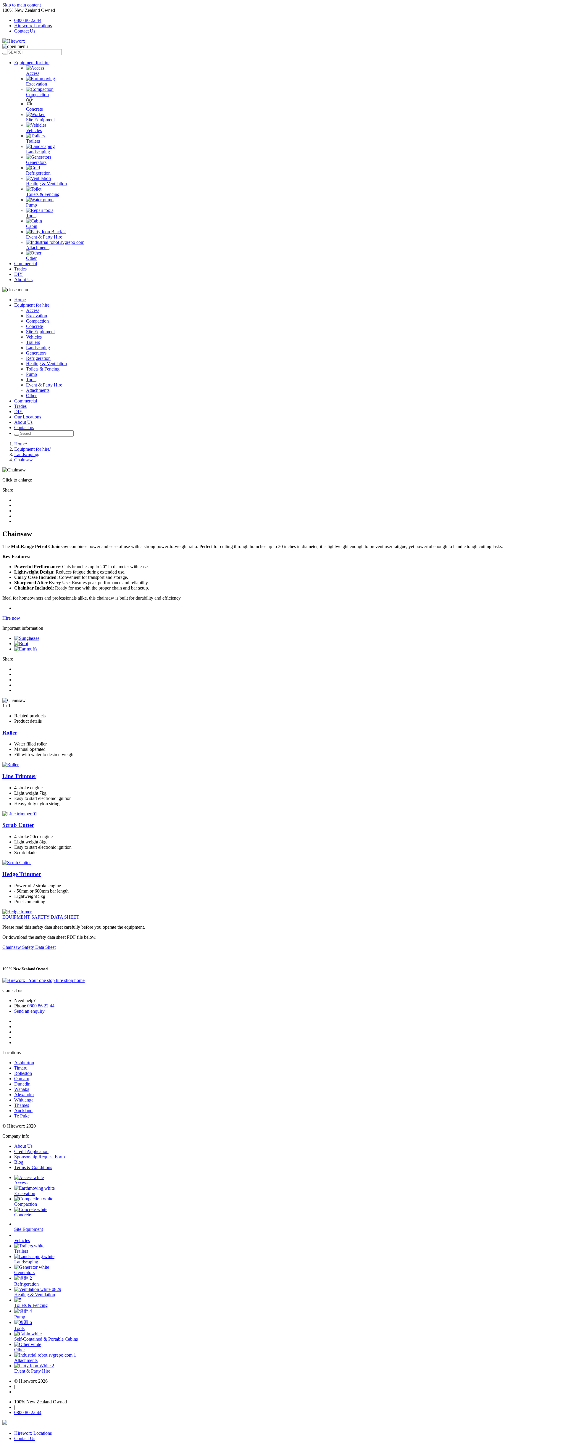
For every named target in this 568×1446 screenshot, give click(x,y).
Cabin (31, 226)
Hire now (11, 618)
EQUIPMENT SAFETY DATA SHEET (40, 917)
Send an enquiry (29, 1011)
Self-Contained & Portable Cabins (46, 1339)
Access (32, 73)
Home (20, 299)
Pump (31, 204)
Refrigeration (38, 172)
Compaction (37, 94)
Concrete (34, 109)
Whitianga (23, 1099)
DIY (18, 274)
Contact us (24, 427)
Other (31, 258)
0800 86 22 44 (27, 20)
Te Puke (22, 1115)
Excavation (36, 83)
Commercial (25, 263)
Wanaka (21, 1089)
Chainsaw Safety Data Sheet (29, 947)
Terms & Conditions (33, 1167)
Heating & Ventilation (46, 183)
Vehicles (34, 130)
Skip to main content (21, 4)
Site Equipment (40, 119)
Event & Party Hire (44, 236)
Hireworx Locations (33, 25)
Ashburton (24, 1062)
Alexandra (24, 1094)
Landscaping (38, 151)
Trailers (33, 141)
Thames (21, 1105)
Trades (20, 268)
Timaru (21, 1067)
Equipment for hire (31, 62)
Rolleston (23, 1073)
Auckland (23, 1110)
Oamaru (21, 1078)
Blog (18, 1162)
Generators (36, 162)
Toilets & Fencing (42, 194)
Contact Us (24, 30)
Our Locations (27, 416)
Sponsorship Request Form (39, 1156)
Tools (31, 215)
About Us (23, 279)
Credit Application (31, 1151)
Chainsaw (23, 459)
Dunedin (22, 1083)
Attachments (37, 247)
